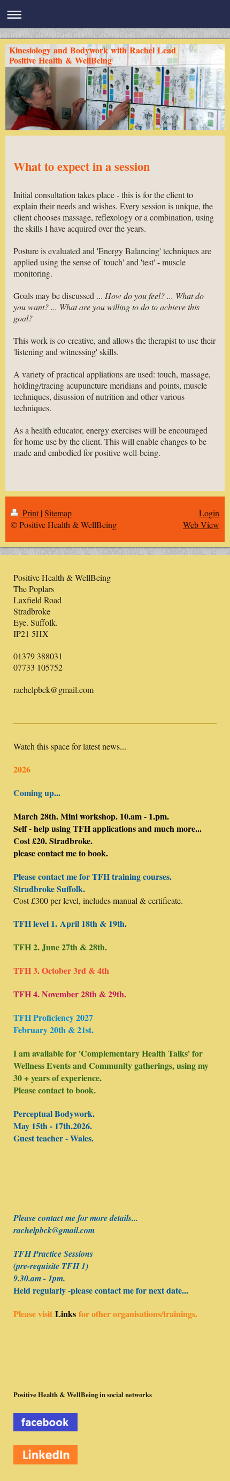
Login (209, 512)
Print (30, 512)
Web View (201, 524)
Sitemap (58, 512)
